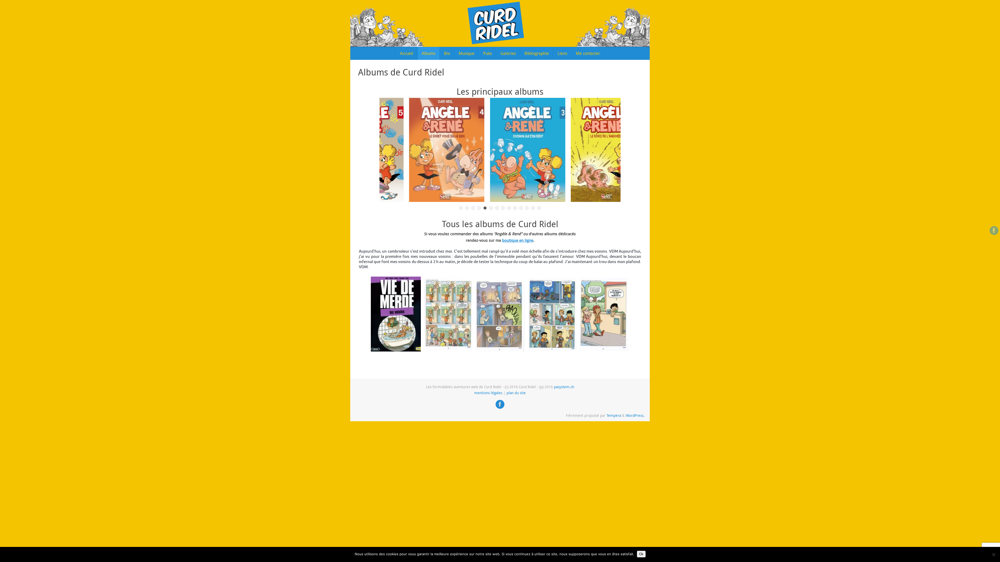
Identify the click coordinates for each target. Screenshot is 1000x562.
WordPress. (635, 415)
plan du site (516, 393)
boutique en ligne (517, 240)
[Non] (993, 554)
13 (533, 208)
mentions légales (488, 393)
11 (521, 208)
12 (527, 208)
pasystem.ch (564, 387)
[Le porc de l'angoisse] (581, 150)
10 (515, 208)
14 (539, 208)
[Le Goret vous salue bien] (419, 150)
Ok (641, 554)
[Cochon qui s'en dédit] (500, 150)
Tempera (614, 415)
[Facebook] (994, 230)
